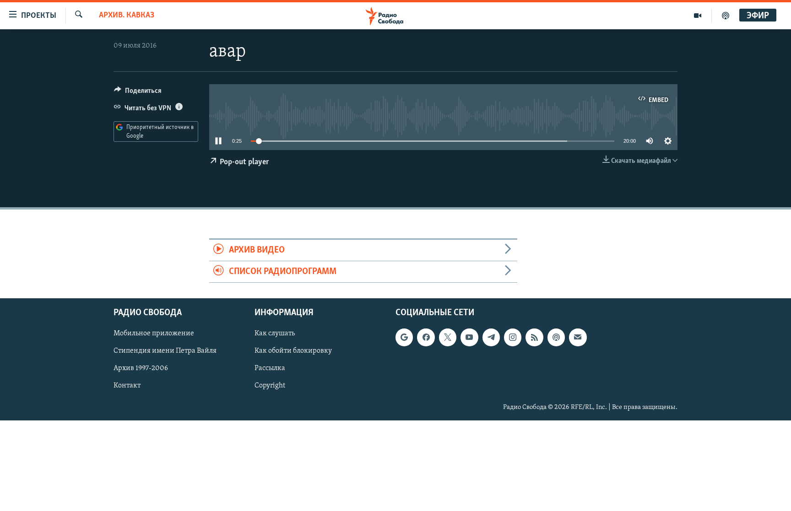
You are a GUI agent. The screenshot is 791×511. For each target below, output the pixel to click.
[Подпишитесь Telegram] (491, 337)
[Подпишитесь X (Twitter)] (447, 337)
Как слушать (275, 334)
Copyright (270, 386)
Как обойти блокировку (293, 351)
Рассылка (270, 368)
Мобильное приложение (154, 334)
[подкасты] (725, 15)
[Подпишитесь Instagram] (512, 337)
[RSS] (534, 337)
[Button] (138, 93)
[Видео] (698, 15)
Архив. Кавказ (126, 15)
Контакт (127, 386)
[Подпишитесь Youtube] (469, 337)
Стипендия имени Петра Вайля (165, 351)
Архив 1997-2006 (141, 368)
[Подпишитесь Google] (404, 337)
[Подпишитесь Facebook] (425, 337)
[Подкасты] (556, 337)
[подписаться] (577, 337)
